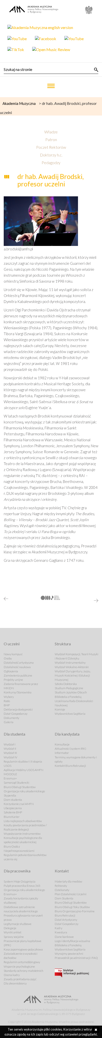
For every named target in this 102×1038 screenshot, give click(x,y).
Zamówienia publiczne (18, 675)
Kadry (58, 928)
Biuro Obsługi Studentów (20, 787)
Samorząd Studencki (16, 782)
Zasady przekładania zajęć (20, 979)
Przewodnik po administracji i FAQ (76, 958)
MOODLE (10, 774)
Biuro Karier (12, 817)
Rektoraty (61, 886)
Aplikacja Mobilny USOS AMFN (23, 770)
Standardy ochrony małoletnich (23, 971)
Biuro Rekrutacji (65, 915)
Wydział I (9, 744)
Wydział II (10, 748)
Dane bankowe (64, 937)
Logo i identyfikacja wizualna (72, 941)
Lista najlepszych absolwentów (23, 821)
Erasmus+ (10, 778)
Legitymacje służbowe (17, 924)
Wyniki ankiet (12, 932)
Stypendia (10, 795)
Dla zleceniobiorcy (15, 983)
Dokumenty (11, 718)
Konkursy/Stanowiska (17, 692)
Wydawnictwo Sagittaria (70, 713)
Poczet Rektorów (51, 147)
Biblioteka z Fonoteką (68, 697)
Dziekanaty (62, 890)
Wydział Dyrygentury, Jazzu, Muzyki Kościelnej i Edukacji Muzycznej (73, 675)
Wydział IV (10, 757)
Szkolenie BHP (13, 812)
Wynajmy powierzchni (69, 953)
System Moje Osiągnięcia (19, 881)
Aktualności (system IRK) (70, 748)
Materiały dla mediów (68, 881)
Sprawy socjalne (14, 937)
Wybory (9, 697)
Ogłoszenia (11, 671)
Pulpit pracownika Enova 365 (22, 886)
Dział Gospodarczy (15, 713)
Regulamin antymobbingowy (22, 962)
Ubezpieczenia (13, 808)
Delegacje (10, 928)
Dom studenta (13, 799)
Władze (51, 131)
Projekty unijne (13, 680)
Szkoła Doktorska (66, 684)
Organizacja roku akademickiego (24, 791)
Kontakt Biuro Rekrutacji (70, 766)
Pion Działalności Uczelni (70, 894)
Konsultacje (62, 744)
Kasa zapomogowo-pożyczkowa (23, 949)
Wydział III (10, 753)
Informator (62, 753)
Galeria (8, 722)
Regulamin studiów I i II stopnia (23, 761)
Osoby (8, 658)
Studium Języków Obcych (71, 692)
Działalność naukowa (17, 667)
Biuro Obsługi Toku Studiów (72, 907)
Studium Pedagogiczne (69, 688)
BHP (7, 705)
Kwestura (61, 932)
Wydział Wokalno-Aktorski (72, 667)
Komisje (60, 709)
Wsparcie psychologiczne (19, 966)
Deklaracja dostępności (18, 709)
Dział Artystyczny (66, 919)
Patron (51, 139)
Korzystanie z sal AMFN (19, 804)
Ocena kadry (12, 975)
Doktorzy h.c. (51, 154)
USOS (7, 766)
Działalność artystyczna (19, 662)
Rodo (7, 701)
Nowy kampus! (13, 654)
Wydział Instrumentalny (70, 662)
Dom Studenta (64, 898)
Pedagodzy (51, 162)
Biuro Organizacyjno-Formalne (75, 911)
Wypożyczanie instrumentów (22, 833)
